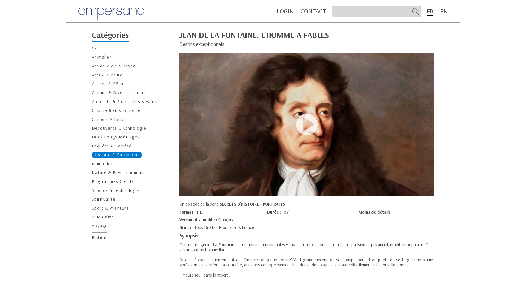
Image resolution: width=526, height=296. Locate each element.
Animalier (101, 57)
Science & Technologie (116, 190)
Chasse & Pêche (109, 83)
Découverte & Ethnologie (119, 128)
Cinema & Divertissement (118, 92)
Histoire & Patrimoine (116, 154)
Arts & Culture (107, 75)
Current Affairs (108, 119)
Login (285, 11)
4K (95, 48)
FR (430, 11)
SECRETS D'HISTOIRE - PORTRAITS (252, 204)
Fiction (99, 237)
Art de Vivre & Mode (114, 66)
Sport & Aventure (110, 208)
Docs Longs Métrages (116, 137)
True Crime (103, 217)
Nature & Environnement (118, 172)
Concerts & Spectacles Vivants (125, 101)
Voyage (100, 225)
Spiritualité (103, 199)
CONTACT (313, 11)
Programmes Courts (113, 181)
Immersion (103, 163)
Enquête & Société (112, 146)
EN (444, 11)
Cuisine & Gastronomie (116, 110)
